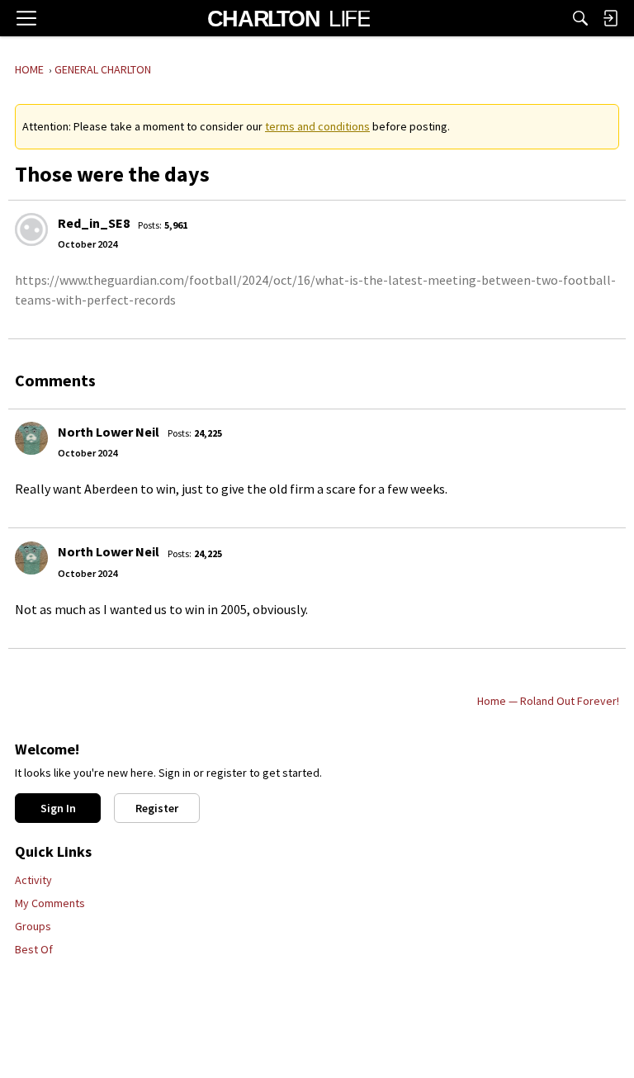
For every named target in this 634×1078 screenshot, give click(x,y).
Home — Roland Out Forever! (548, 700)
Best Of (34, 949)
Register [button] (156, 808)
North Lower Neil (108, 431)
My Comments (50, 903)
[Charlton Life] (288, 18)
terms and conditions (317, 126)
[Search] (580, 18)
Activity (33, 879)
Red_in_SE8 (94, 223)
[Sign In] (610, 18)
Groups (33, 926)
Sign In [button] (58, 808)
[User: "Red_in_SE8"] (31, 229)
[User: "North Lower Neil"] (31, 438)
